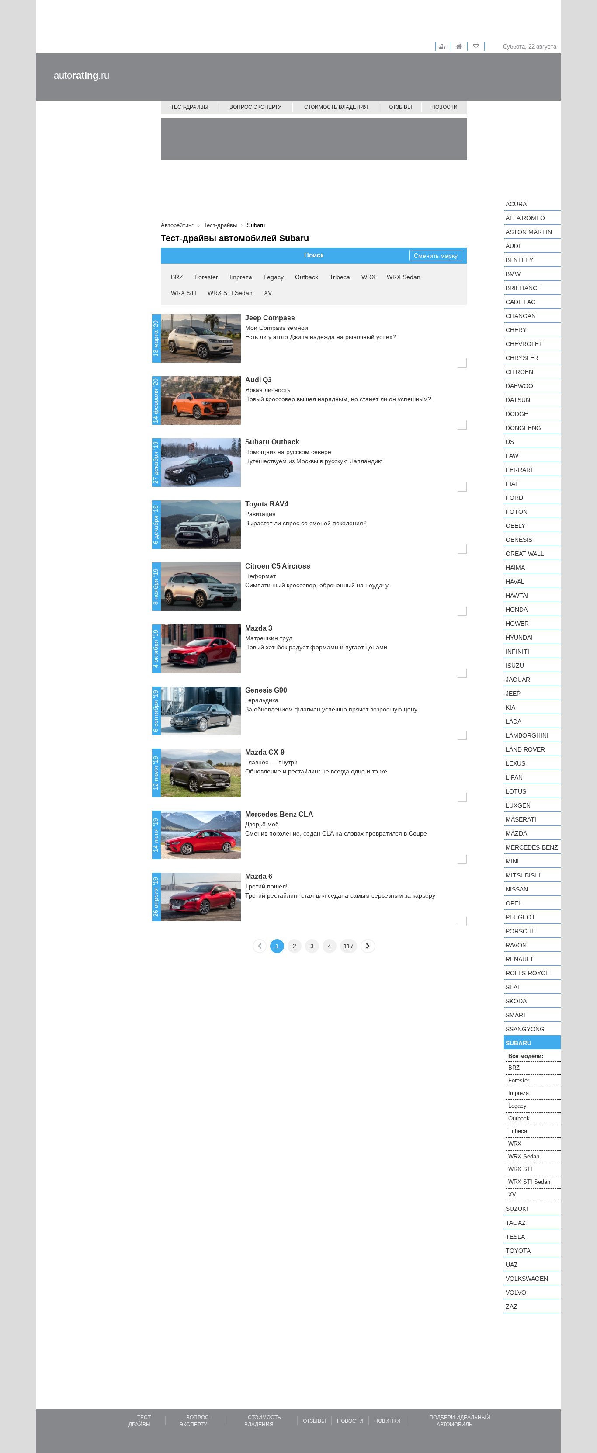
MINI (512, 861)
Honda (517, 609)
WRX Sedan (403, 277)
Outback (306, 277)
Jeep (513, 693)
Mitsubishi (523, 875)
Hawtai (517, 595)
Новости (444, 107)
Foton (517, 511)
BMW (513, 273)
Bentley (519, 260)
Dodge (517, 413)
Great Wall (525, 553)
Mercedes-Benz (532, 847)
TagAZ (516, 1222)
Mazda (516, 833)
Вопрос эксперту (255, 107)
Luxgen (518, 805)
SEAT (513, 987)
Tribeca (340, 277)
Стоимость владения (336, 107)
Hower (517, 623)
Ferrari (519, 469)
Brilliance (523, 287)
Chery (516, 329)
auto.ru (81, 75)
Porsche (520, 931)
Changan (521, 315)
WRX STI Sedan (230, 292)
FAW (512, 455)
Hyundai (519, 637)
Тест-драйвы (189, 107)
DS (510, 441)
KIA (510, 707)
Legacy (274, 277)
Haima (515, 567)
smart (516, 1015)
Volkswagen (527, 1278)
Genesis (519, 539)
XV (268, 292)
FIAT (512, 483)
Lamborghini (527, 735)
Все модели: (525, 1056)
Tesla (515, 1236)
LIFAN (514, 777)
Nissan (517, 889)
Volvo (516, 1292)
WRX (368, 277)
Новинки (387, 1421)
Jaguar (518, 679)
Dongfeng (523, 427)
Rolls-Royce (527, 973)
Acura (516, 204)
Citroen (519, 371)
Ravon (516, 945)
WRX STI (183, 292)
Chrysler (522, 357)
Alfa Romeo (525, 218)
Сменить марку (436, 255)
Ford (514, 497)
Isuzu (515, 665)
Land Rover (525, 749)
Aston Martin (529, 232)
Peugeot (520, 917)
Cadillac (520, 301)
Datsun (518, 399)
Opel (514, 903)
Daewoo (519, 385)
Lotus (516, 791)
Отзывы (400, 107)
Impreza (240, 277)
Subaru (518, 1043)
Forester (206, 277)
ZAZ (511, 1306)
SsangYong (525, 1029)
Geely (515, 525)
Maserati (521, 819)
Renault (520, 959)
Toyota (518, 1250)
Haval (515, 581)
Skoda (516, 1001)
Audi (513, 246)
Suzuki (517, 1208)
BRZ (177, 277)
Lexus (515, 763)
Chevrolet (524, 343)
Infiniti (517, 651)
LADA (513, 721)
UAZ (512, 1264)
